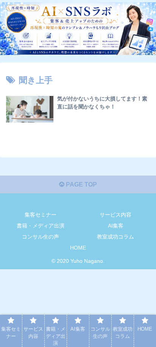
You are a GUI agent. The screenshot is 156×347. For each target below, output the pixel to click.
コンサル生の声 (40, 237)
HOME (78, 248)
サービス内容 (115, 215)
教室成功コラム (115, 237)
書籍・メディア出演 (40, 226)
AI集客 (115, 226)
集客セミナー (40, 215)
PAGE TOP (80, 184)
